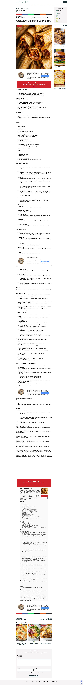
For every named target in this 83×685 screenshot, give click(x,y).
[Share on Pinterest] (19, 14)
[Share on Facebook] (25, 14)
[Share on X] (37, 14)
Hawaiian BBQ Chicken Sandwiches (58, 67)
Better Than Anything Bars (59, 46)
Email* (35, 668)
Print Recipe (45, 497)
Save (34, 86)
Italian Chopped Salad (33, 643)
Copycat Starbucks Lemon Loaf (60, 88)
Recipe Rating (19, 655)
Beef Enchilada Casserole (46, 643)
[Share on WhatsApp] (31, 14)
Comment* (19, 658)
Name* (18, 668)
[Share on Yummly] (43, 14)
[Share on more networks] (49, 14)
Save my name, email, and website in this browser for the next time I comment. (34, 672)
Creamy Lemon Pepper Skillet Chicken (21, 644)
